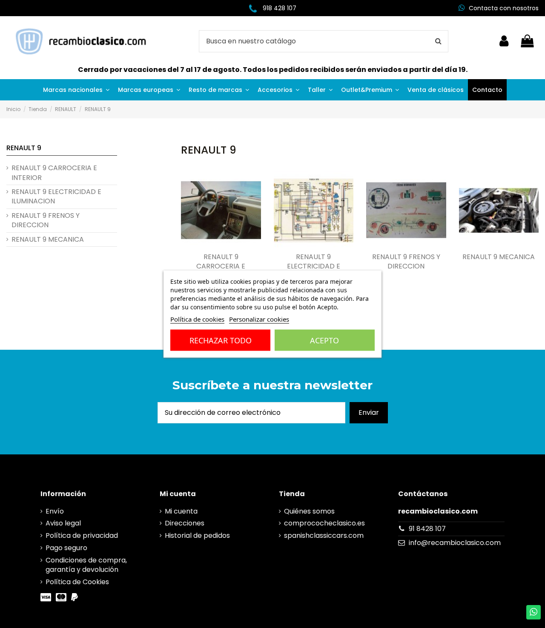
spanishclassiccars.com (324, 535)
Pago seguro (66, 548)
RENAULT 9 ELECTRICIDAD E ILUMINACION (313, 266)
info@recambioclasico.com (455, 543)
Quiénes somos (309, 511)
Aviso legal (63, 523)
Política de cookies (197, 319)
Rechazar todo (220, 340)
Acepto (324, 340)
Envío (55, 511)
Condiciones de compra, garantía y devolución (86, 565)
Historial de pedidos (197, 535)
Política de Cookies (77, 582)
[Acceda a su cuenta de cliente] (504, 41)
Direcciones (184, 523)
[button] (76, 89)
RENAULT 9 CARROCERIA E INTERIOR (220, 266)
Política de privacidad (82, 535)
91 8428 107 (427, 529)
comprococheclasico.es (324, 523)
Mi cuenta (181, 511)
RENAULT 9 (23, 148)
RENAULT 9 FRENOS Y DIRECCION (406, 261)
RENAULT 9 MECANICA (498, 257)
